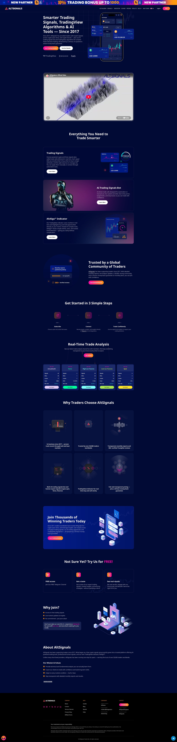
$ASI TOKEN (146, 8)
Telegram (84, 331)
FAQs (84, 712)
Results (85, 709)
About (66, 704)
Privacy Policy (68, 712)
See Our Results (66, 48)
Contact (67, 706)
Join (166, 8)
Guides (85, 704)
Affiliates (103, 705)
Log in (158, 8)
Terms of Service (69, 709)
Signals (109, 8)
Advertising (104, 713)
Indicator (117, 8)
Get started (88, 355)
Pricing (129, 8)
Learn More (52, 171)
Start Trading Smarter (51, 48)
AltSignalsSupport (124, 709)
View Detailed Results (96, 282)
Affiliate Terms (68, 715)
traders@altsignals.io (106, 709)
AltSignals (91, 271)
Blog (139, 8)
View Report (51, 387)
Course (123, 8)
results (134, 8)
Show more (48, 681)
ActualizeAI (103, 8)
